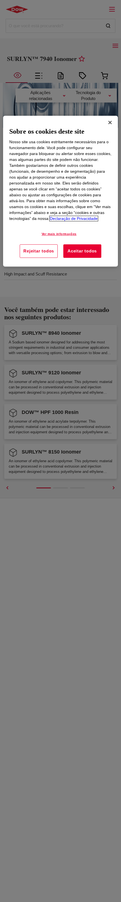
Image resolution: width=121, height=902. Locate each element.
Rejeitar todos (38, 251)
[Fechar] (110, 122)
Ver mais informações (59, 234)
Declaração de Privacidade (74, 219)
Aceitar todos (82, 251)
